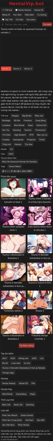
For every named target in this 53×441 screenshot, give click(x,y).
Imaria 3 (40, 311)
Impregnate (18, 139)
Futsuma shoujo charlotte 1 (40, 337)
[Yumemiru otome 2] (13, 300)
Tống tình (6, 144)
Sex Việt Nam (8, 425)
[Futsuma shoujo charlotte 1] (39, 324)
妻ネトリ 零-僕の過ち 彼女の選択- (17, 171)
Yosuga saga (8, 373)
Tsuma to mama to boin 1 (39, 284)
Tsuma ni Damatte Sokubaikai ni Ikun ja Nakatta (23, 368)
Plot (33, 383)
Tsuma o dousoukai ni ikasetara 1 (13, 256)
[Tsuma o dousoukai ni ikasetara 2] (13, 324)
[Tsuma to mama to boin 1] (39, 272)
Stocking (17, 130)
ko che (27, 363)
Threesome (40, 130)
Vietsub (18, 144)
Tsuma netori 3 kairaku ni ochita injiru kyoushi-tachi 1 (39, 200)
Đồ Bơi (17, 120)
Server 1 (6, 69)
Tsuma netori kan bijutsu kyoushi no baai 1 (13, 200)
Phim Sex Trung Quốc (12, 420)
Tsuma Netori (15, 166)
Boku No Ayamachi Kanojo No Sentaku (19, 161)
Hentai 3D (23, 383)
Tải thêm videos (27, 345)
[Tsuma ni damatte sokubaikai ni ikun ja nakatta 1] (13, 272)
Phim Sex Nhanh (9, 415)
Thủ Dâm (6, 135)
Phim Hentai (23, 425)
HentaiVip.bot (26, 3)
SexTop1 (29, 420)
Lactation (6, 125)
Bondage (6, 120)
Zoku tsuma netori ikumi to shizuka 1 (40, 228)
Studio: (4, 149)
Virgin (32, 394)
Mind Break (19, 125)
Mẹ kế (5, 363)
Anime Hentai (27, 415)
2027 (4, 358)
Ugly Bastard (20, 135)
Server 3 (17, 69)
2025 (34, 358)
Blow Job (39, 116)
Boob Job (18, 405)
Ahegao (15, 116)
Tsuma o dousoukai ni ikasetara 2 (13, 337)
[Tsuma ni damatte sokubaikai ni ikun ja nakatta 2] (39, 244)
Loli (41, 358)
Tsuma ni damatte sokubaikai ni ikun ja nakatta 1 (13, 285)
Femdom (28, 120)
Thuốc (42, 139)
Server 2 (28, 69)
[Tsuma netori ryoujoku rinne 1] (13, 216)
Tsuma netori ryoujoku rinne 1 (13, 228)
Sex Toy (5, 130)
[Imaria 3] (39, 300)
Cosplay (5, 139)
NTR (31, 135)
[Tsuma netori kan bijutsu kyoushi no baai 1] (13, 188)
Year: (3, 154)
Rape (30, 125)
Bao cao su (42, 135)
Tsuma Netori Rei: (9, 158)
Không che (23, 358)
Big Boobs (26, 116)
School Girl (41, 125)
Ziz (11, 149)
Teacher (28, 130)
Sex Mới (40, 420)
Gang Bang (40, 120)
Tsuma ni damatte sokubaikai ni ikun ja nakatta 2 (40, 257)
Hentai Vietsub (8, 383)
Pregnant (31, 139)
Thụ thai (28, 144)
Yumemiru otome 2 (13, 311)
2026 (12, 358)
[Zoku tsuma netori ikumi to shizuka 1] (39, 216)
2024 (11, 154)
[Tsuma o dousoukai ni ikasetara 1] (13, 244)
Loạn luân (15, 363)
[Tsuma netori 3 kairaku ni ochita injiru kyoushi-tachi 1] (39, 188)
